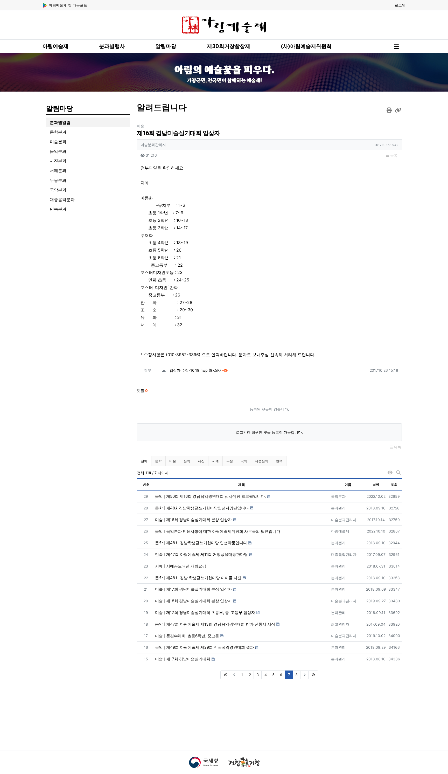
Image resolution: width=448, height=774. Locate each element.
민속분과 (58, 209)
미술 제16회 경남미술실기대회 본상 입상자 (193, 519)
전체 (144, 461)
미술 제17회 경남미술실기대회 (182, 658)
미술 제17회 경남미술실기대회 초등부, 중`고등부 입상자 (205, 612)
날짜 (376, 484)
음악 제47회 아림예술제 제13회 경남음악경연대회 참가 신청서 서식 (215, 624)
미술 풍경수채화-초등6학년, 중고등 (187, 635)
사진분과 (58, 160)
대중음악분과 (62, 199)
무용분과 (58, 180)
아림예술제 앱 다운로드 (67, 5)
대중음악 (261, 461)
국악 (244, 461)
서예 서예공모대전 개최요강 (180, 566)
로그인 (400, 5)
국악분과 (58, 189)
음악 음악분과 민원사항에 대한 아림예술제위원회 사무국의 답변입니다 (217, 531)
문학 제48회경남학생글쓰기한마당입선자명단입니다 (202, 508)
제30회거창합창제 (228, 46)
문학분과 (58, 132)
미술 (172, 461)
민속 (279, 461)
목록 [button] (393, 155)
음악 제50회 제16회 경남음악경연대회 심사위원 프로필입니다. (210, 496)
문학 (158, 461)
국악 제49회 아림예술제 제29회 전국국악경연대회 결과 (204, 647)
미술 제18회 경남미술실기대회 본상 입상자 (193, 600)
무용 (229, 461)
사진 (201, 461)
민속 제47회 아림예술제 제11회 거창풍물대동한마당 (201, 554)
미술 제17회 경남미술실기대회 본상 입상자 (193, 589)
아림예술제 (55, 46)
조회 (394, 484)
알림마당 (166, 46)
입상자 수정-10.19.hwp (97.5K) (198, 370)
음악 (187, 461)
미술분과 (58, 141)
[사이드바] (396, 46)
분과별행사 (112, 46)
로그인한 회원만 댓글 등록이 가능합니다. (269, 432)
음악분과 (58, 151)
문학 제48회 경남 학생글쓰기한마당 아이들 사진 (198, 577)
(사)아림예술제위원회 (306, 46)
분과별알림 (60, 122)
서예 (215, 461)
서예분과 (58, 170)
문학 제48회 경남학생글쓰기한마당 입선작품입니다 (201, 542)
